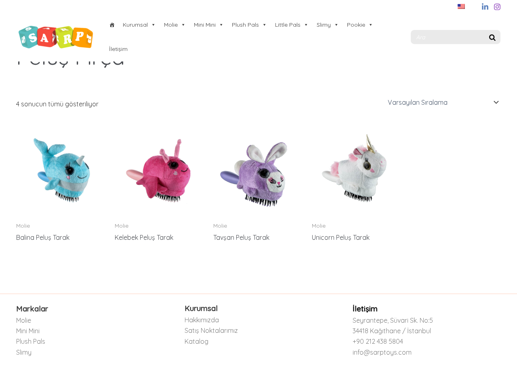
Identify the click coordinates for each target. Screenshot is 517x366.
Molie (171, 24)
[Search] (492, 37)
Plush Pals (245, 24)
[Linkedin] (485, 7)
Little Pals (288, 24)
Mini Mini (205, 24)
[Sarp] (112, 25)
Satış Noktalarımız (211, 330)
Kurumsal (135, 24)
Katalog (196, 341)
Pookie (356, 24)
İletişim (118, 49)
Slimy (324, 24)
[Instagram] (497, 7)
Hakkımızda (202, 320)
